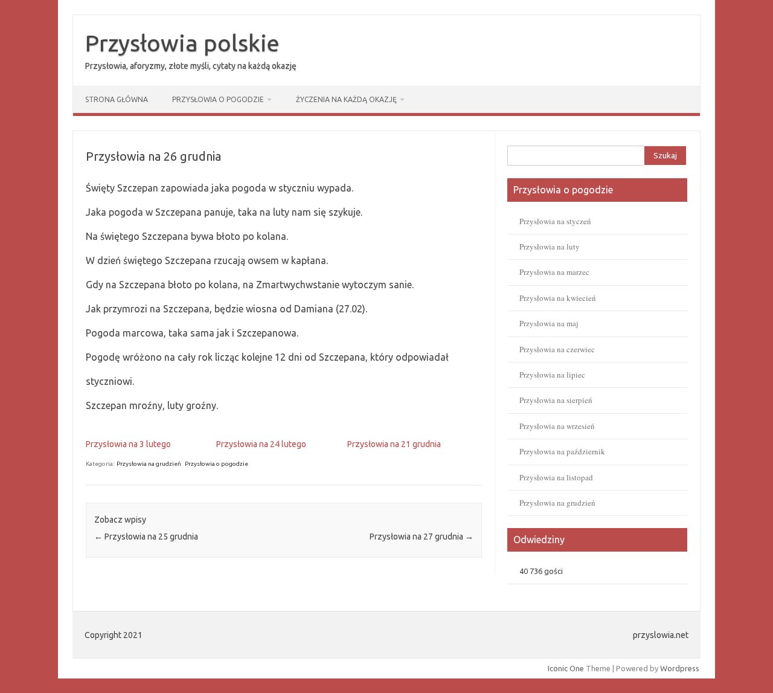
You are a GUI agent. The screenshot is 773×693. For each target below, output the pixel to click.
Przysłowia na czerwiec (557, 349)
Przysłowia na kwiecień (557, 297)
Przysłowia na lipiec (552, 374)
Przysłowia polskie (182, 43)
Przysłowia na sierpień (555, 400)
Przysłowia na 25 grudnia (146, 536)
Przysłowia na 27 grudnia (421, 536)
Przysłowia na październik (562, 451)
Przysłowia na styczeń (555, 221)
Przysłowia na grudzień (149, 463)
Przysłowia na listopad (556, 477)
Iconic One (566, 668)
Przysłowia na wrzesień (557, 426)
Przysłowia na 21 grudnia (394, 444)
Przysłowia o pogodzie (218, 99)
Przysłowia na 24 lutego (261, 444)
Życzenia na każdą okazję (346, 99)
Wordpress (679, 668)
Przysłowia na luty (549, 246)
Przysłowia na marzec (554, 271)
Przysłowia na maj (549, 323)
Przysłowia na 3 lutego (128, 444)
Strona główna (116, 99)
